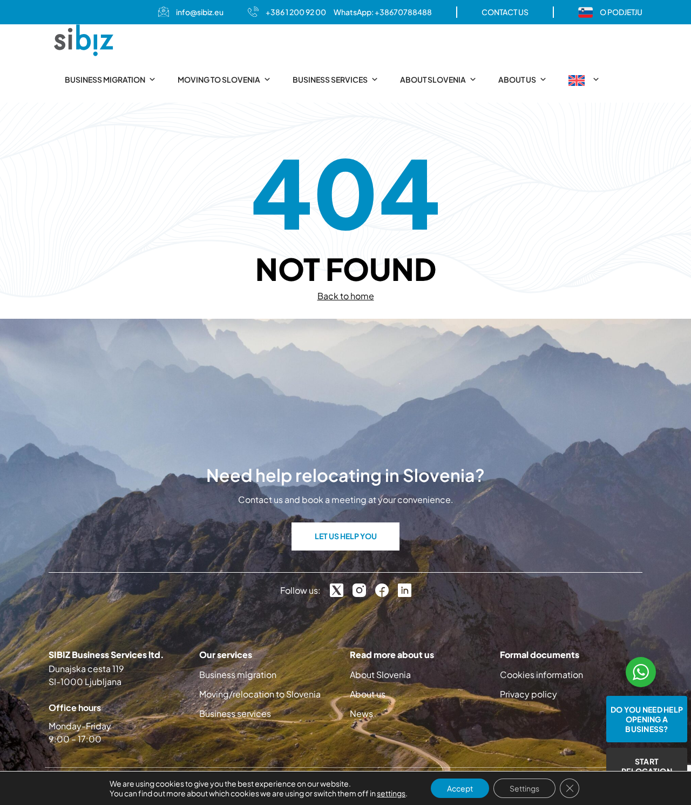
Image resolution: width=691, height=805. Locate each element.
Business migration (105, 79)
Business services (330, 79)
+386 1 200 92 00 (296, 12)
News (361, 713)
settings (391, 793)
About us (517, 79)
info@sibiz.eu (199, 12)
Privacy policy (528, 694)
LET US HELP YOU (346, 536)
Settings (524, 788)
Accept (460, 788)
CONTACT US (505, 12)
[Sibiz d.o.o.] (83, 40)
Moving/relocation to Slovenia (260, 694)
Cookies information (541, 674)
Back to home (345, 295)
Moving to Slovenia (219, 79)
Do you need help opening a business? (647, 719)
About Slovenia (433, 79)
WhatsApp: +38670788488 (383, 12)
